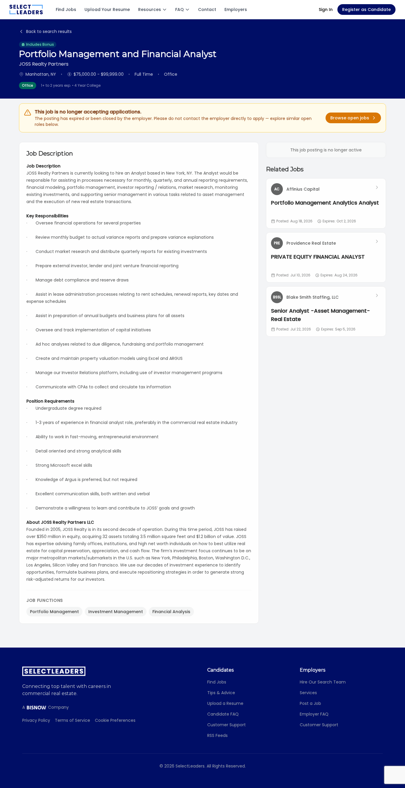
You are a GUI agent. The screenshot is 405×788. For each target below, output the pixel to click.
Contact (207, 9)
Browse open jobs (349, 118)
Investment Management (115, 612)
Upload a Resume (225, 703)
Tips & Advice (221, 693)
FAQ (179, 9)
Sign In (326, 9)
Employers (235, 9)
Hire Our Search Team (323, 682)
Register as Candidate (366, 9)
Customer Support (226, 725)
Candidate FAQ (223, 714)
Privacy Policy (36, 720)
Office (27, 85)
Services (308, 693)
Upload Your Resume (107, 9)
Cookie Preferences (115, 720)
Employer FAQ (314, 714)
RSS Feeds (217, 735)
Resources (149, 9)
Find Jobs (66, 9)
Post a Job (310, 703)
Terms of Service (72, 720)
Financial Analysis (171, 612)
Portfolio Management (54, 612)
